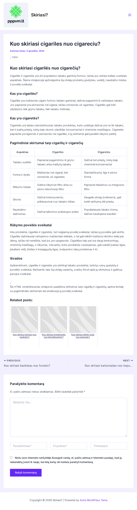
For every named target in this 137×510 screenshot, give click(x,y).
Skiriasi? (39, 14)
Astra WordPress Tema (93, 500)
